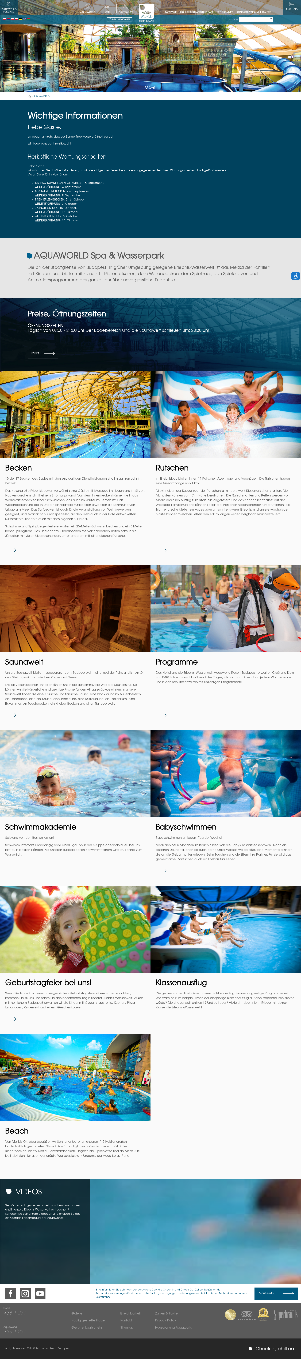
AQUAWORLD (87, 12)
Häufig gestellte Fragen (88, 1320)
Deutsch (20, 19)
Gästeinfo (266, 1293)
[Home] (30, 96)
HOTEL (107, 12)
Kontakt (126, 1320)
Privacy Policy (165, 1320)
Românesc (8, 19)
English (24, 19)
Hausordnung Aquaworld (173, 1327)
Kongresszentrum (248, 12)
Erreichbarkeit (130, 1313)
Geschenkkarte (120, 19)
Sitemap (126, 1327)
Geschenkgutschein (86, 1327)
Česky (16, 19)
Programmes (225, 12)
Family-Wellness (174, 12)
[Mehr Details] (75, 414)
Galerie (266, 12)
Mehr (35, 353)
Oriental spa (126, 12)
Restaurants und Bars (200, 12)
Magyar (28, 19)
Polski (4, 19)
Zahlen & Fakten (167, 1313)
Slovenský (12, 19)
